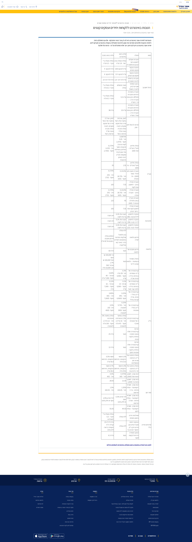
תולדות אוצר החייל (38, 497)
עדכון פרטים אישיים (153, 518)
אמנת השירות (39, 507)
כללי (145, 23)
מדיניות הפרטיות (69, 522)
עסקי (180, 2)
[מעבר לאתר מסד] (130, 536)
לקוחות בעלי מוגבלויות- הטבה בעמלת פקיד (122, 504)
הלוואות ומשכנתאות (169, 11)
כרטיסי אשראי (144, 11)
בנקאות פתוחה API (153, 522)
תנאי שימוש (70, 518)
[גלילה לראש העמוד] (188, 475)
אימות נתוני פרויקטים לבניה (126, 515)
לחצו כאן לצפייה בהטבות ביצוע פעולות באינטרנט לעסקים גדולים (129, 445)
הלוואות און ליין (154, 500)
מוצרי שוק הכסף (98, 11)
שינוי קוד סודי (155, 511)
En (2, 2)
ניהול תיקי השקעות (92, 500)
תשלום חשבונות (154, 515)
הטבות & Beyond (130, 11)
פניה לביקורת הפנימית (67, 504)
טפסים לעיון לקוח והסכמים (66, 525)
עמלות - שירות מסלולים (127, 497)
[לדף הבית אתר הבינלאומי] (183, 7)
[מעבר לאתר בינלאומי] (152, 535)
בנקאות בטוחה (69, 497)
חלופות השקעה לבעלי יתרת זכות (124, 522)
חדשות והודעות (39, 500)
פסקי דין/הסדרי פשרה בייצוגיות (65, 507)
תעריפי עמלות (129, 500)
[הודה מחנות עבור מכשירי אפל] (41, 536)
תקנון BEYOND (154, 525)
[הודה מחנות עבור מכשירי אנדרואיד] (57, 536)
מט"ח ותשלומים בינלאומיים (68, 11)
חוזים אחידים (70, 511)
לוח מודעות (40, 504)
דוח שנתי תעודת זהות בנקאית (125, 518)
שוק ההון (156, 11)
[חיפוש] (2, 7)
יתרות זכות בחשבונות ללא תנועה (124, 511)
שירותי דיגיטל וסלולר (153, 497)
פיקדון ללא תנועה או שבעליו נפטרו (124, 507)
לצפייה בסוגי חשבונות (152, 504)
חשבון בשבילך (185, 11)
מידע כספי (70, 515)
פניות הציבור (70, 500)
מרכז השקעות (93, 497)
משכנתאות (155, 507)
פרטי (187, 2)
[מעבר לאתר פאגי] (140, 536)
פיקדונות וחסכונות (114, 11)
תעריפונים (136, 23)
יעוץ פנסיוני (85, 11)
